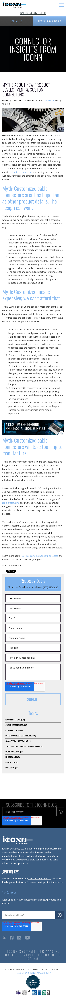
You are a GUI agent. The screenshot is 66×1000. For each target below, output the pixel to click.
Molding (11, 767)
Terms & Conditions (25, 973)
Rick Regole (16, 100)
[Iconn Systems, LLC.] (14, 7)
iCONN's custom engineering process (39, 555)
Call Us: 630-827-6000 (33, 13)
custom (33, 848)
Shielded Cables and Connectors (24, 746)
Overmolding (14, 751)
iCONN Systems (15, 719)
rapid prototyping (10, 502)
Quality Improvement (18, 741)
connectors (52, 855)
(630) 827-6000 (50, 587)
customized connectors (20, 172)
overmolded (8, 859)
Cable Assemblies (16, 725)
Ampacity (11, 762)
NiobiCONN (12, 757)
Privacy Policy (44, 973)
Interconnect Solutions (20, 735)
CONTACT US (16, 21)
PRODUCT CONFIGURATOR (49, 21)
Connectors (14, 730)
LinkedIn (23, 565)
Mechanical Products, (39, 878)
